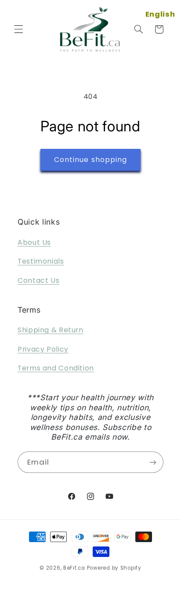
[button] (18, 29)
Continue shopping (90, 160)
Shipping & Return (50, 330)
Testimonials (41, 261)
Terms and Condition (56, 368)
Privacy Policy (43, 349)
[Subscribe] (153, 462)
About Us (34, 242)
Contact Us (38, 280)
